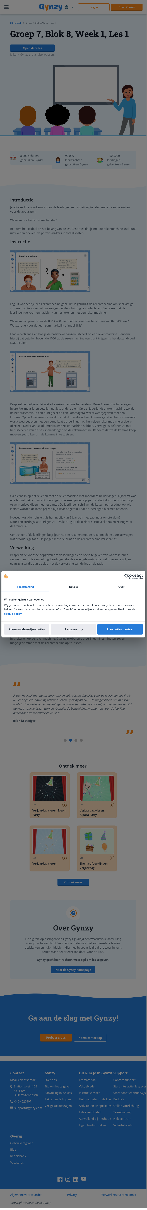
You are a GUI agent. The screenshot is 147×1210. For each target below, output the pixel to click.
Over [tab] (121, 586)
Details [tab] (73, 586)
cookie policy (13, 613)
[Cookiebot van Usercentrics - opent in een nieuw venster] (127, 576)
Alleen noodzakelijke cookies (27, 629)
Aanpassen (71, 629)
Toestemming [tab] (25, 586)
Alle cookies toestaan (120, 629)
